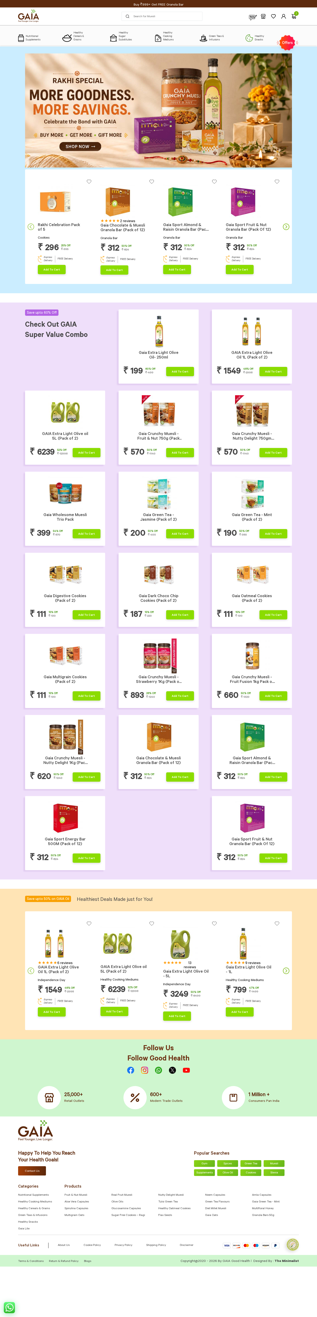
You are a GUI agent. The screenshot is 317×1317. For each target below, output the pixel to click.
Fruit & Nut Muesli (76, 1195)
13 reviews (190, 965)
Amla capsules (261, 1195)
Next (286, 226)
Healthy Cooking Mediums (35, 1202)
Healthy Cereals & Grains (34, 1208)
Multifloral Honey (263, 1208)
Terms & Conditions (31, 1261)
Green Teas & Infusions (32, 1215)
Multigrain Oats (74, 1215)
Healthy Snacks (28, 1222)
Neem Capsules (215, 1195)
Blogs (87, 1261)
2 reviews (127, 221)
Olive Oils (117, 1202)
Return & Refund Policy (63, 1261)
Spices (227, 1164)
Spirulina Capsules (76, 1208)
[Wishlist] (273, 16)
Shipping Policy (156, 1245)
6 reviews (65, 963)
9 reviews (253, 963)
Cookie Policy (92, 1245)
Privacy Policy (123, 1245)
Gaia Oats (211, 1215)
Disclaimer (186, 1245)
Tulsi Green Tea (168, 1202)
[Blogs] (253, 16)
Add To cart (51, 270)
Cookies (251, 1173)
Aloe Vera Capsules (77, 1202)
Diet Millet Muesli (215, 1208)
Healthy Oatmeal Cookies (174, 1208)
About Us (64, 1245)
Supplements (204, 1173)
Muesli (274, 1164)
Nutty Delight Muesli (171, 1195)
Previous (30, 226)
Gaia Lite (23, 1229)
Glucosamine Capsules (126, 1208)
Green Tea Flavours (217, 1202)
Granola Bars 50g (263, 1215)
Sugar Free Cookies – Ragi (128, 1215)
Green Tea (251, 1164)
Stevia (274, 1173)
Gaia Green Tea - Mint (266, 1202)
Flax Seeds (165, 1215)
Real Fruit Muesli (121, 1195)
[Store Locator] (263, 16)
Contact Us (32, 1171)
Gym (204, 1164)
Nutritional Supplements (33, 1195)
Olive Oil (228, 1173)
